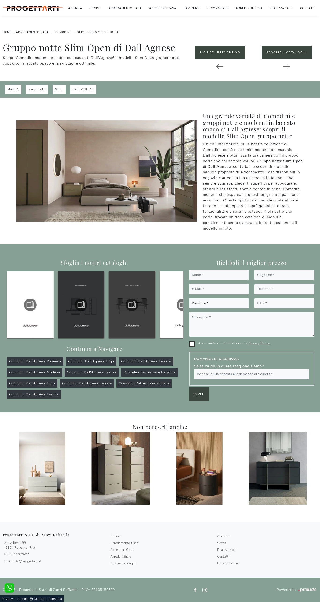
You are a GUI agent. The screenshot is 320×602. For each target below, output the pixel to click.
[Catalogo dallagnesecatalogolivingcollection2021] (131, 305)
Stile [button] (59, 89)
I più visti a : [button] (83, 89)
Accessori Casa (162, 8)
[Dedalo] (199, 468)
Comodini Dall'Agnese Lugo (91, 361)
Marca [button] (13, 89)
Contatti (307, 8)
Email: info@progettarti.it (22, 561)
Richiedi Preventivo (220, 52)
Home (7, 32)
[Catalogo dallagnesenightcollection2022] (81, 305)
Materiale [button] (37, 89)
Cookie (22, 599)
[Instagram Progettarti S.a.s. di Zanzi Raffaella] (205, 589)
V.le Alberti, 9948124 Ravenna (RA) (19, 545)
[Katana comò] (220, 66)
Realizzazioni (281, 8)
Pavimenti (192, 8)
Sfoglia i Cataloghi (286, 52)
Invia (199, 394)
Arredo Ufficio (249, 8)
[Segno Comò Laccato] (42, 468)
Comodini (63, 32)
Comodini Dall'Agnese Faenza (91, 372)
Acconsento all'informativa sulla (234, 343)
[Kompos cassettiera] (286, 66)
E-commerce (218, 8)
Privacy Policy (259, 343)
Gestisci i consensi (48, 599)
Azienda (75, 8)
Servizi (222, 543)
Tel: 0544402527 (16, 554)
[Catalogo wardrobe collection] (182, 305)
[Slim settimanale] (120, 468)
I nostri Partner (228, 563)
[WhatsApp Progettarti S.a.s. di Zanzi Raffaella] (9, 588)
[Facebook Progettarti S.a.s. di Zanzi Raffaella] (196, 589)
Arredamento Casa (125, 8)
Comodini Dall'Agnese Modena (34, 372)
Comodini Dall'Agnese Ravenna (35, 361)
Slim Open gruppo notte (98, 32)
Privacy (7, 599)
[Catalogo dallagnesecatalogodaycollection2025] (30, 305)
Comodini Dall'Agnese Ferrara (146, 361)
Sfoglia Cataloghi (122, 563)
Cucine (95, 8)
